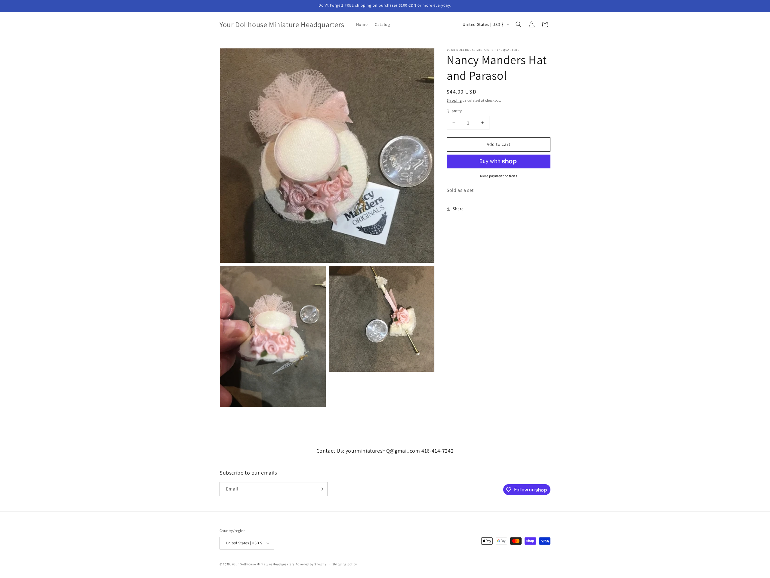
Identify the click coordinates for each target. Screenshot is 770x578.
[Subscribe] (321, 489)
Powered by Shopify (310, 564)
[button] (518, 24)
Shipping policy (344, 564)
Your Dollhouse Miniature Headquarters (263, 564)
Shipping (454, 100)
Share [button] (458, 208)
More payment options (498, 176)
